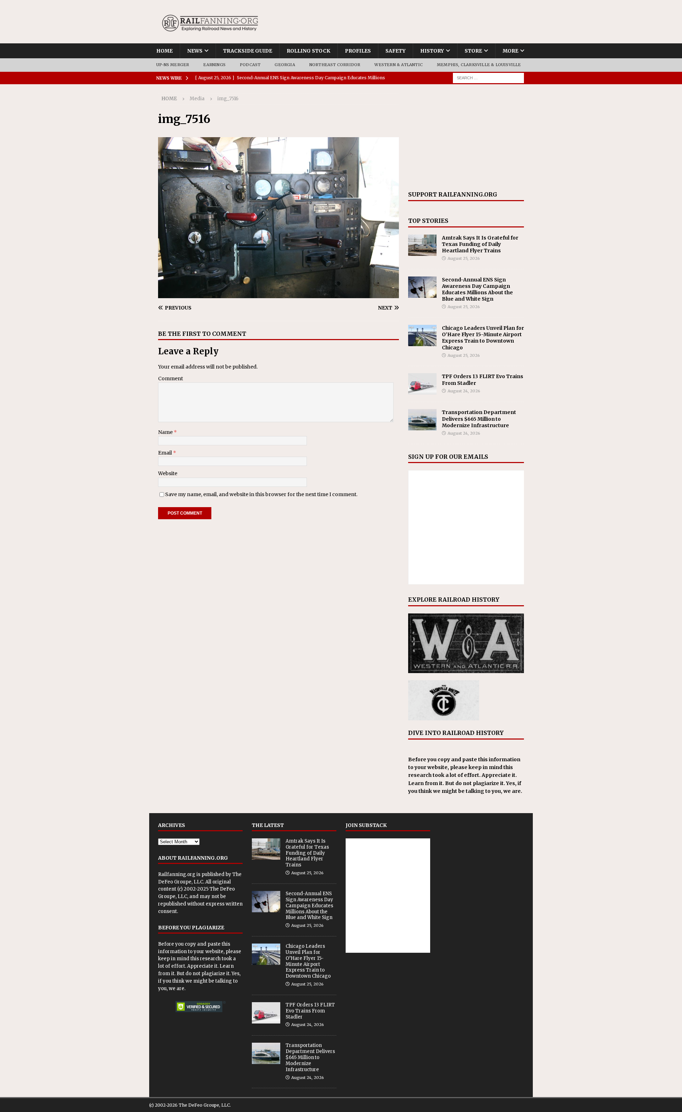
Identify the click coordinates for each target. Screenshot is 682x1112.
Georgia (285, 64)
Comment (170, 378)
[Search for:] (488, 77)
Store (473, 51)
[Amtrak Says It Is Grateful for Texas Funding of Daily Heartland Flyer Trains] (422, 245)
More (510, 51)
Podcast (250, 64)
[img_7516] (278, 294)
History (432, 51)
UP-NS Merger (172, 64)
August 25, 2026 (464, 258)
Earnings (214, 64)
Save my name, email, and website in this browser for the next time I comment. (261, 494)
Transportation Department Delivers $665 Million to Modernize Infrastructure (479, 418)
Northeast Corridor (335, 64)
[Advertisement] (466, 137)
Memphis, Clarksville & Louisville (479, 64)
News (194, 51)
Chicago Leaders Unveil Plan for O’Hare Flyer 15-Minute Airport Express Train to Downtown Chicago (483, 338)
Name (166, 432)
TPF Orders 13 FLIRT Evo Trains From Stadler (310, 1011)
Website (167, 473)
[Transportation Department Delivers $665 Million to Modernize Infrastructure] (422, 419)
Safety (395, 51)
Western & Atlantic (398, 64)
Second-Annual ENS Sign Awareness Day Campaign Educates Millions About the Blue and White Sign (477, 289)
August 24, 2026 (464, 390)
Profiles (358, 51)
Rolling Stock (308, 51)
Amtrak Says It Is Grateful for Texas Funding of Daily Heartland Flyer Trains (480, 244)
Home (164, 51)
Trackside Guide (247, 51)
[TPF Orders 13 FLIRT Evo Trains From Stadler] (422, 383)
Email (165, 453)
